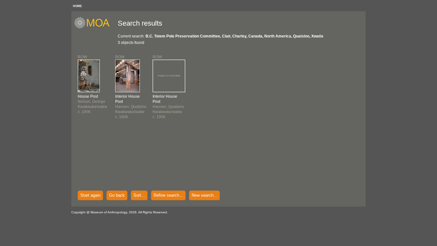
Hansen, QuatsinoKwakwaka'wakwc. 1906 (131, 106)
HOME (77, 6)
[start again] (94, 27)
